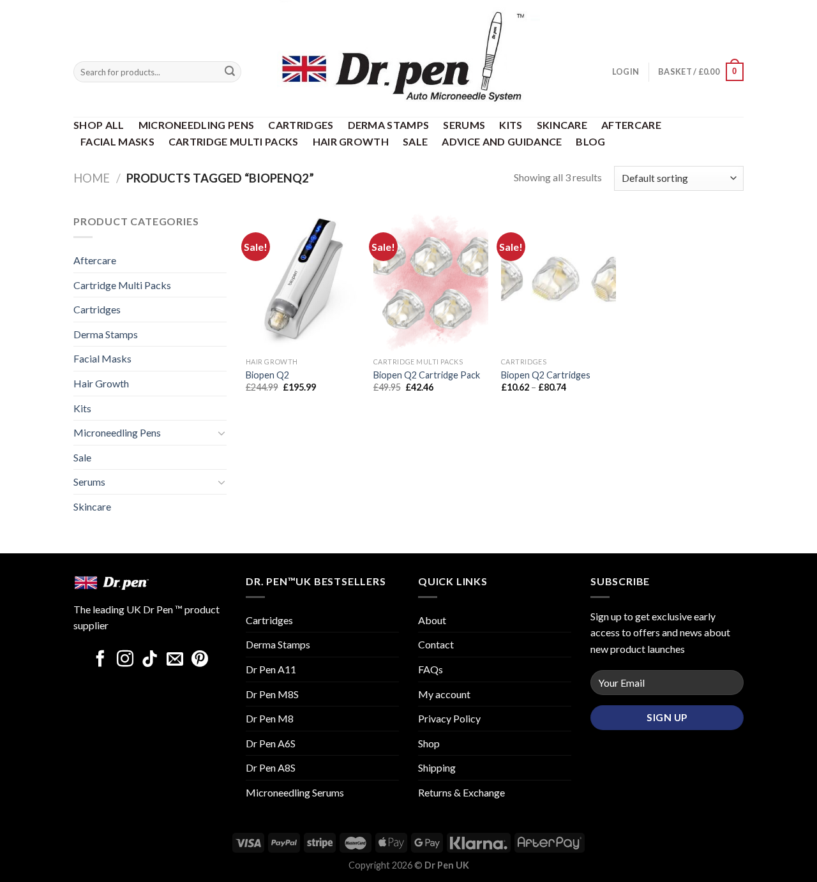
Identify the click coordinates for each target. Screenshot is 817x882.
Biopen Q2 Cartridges (545, 375)
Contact (436, 644)
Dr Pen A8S (271, 767)
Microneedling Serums (295, 792)
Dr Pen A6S (271, 743)
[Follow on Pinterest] (199, 660)
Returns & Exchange (461, 792)
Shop (429, 743)
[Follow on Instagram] (125, 660)
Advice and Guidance (502, 141)
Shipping (437, 767)
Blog (590, 141)
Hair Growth (351, 141)
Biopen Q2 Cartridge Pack (426, 375)
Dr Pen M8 (270, 718)
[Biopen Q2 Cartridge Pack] (430, 282)
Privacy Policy (449, 718)
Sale (415, 141)
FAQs (430, 669)
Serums (464, 125)
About (432, 620)
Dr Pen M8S (272, 694)
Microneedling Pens (197, 125)
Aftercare (631, 125)
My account (444, 694)
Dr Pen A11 (271, 669)
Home (91, 178)
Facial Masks (117, 141)
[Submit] (230, 72)
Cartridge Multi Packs (234, 141)
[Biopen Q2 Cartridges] (558, 282)
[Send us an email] (175, 660)
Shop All (98, 125)
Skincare (562, 125)
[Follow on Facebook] (100, 660)
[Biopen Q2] (303, 282)
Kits (510, 125)
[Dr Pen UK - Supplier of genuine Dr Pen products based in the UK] (408, 58)
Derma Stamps (389, 125)
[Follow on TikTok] (150, 660)
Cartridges (300, 125)
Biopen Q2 (267, 375)
